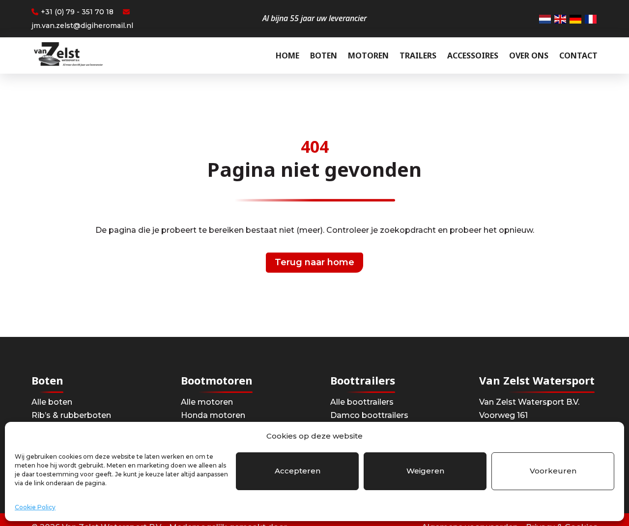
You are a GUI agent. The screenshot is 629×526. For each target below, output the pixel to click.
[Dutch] (545, 19)
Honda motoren (213, 415)
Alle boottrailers (362, 402)
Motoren (368, 55)
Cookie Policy (35, 507)
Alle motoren (207, 402)
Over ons (528, 55)
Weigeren (425, 470)
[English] (560, 19)
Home (287, 55)
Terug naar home (314, 262)
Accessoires (472, 55)
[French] (591, 19)
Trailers (418, 55)
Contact (578, 55)
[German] (576, 19)
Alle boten (51, 402)
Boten (323, 55)
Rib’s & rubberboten (71, 415)
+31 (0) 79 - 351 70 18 (77, 11)
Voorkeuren (553, 470)
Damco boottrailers (369, 415)
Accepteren (297, 470)
